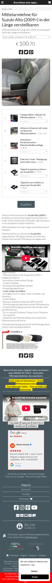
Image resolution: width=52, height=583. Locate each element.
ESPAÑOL (32, 426)
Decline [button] (34, 571)
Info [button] (32, 565)
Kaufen (26, 204)
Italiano (42, 555)
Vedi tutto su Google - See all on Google (26, 473)
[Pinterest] (28, 508)
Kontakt (26, 494)
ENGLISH (26, 423)
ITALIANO (14, 423)
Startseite (26, 489)
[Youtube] (34, 508)
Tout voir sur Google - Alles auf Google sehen (26, 476)
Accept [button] (35, 577)
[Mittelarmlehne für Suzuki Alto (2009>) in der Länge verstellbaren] (26, 82)
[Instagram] (22, 508)
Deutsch (15, 555)
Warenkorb (24, 498)
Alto (10, 9)
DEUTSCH (38, 423)
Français (33, 555)
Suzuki (4, 9)
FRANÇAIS (20, 426)
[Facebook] (16, 508)
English (23, 555)
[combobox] (26, 37)
